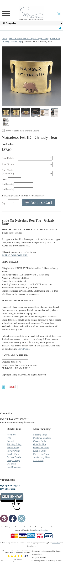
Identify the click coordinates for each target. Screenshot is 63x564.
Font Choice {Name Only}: (9, 171)
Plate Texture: (9, 164)
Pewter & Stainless (42, 437)
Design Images (13, 460)
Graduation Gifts (41, 447)
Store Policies (24, 348)
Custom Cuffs (39, 441)
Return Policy (13, 447)
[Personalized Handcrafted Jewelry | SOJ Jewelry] (31, 13)
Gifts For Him (39, 444)
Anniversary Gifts (41, 457)
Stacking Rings (40, 434)
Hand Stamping (14, 466)
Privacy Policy (13, 450)
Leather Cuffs (39, 450)
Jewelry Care (13, 453)
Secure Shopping (41, 530)
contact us (56, 542)
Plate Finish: (8, 158)
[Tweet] (3, 387)
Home (4, 38)
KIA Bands (38, 460)
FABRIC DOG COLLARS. (15, 255)
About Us (11, 434)
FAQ (9, 437)
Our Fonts (11, 463)
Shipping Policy (14, 444)
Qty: (4, 203)
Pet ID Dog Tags (41, 453)
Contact (10, 441)
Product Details (14, 457)
